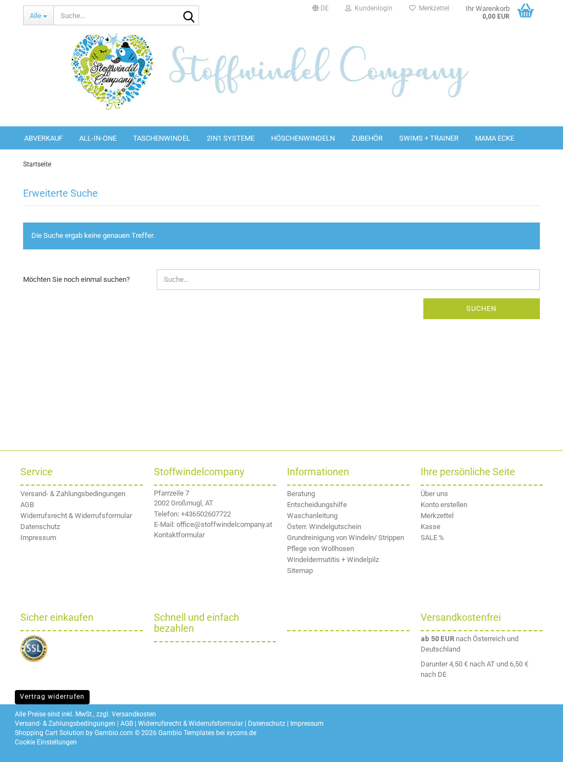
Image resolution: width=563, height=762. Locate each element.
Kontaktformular (179, 535)
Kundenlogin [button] (372, 8)
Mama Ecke (494, 138)
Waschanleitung (312, 515)
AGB (27, 504)
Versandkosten (134, 714)
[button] (320, 8)
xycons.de (241, 733)
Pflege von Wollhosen (320, 548)
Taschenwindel (161, 138)
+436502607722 (206, 514)
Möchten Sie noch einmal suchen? (76, 279)
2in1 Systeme (231, 138)
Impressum (38, 537)
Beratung (301, 494)
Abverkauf (43, 138)
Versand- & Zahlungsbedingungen (72, 494)
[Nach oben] (541, 745)
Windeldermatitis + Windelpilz (333, 559)
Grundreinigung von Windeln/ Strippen (345, 537)
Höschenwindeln (303, 138)
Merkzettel (432, 8)
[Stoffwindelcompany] (281, 71)
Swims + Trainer (429, 138)
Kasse (430, 526)
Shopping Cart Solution (49, 733)
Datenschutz (40, 526)
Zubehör (367, 138)
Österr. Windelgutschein (324, 526)
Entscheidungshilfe (317, 504)
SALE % (432, 537)
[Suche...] (188, 16)
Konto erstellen (444, 504)
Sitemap (300, 570)
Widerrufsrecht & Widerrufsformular (76, 515)
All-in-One (98, 138)
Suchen (481, 308)
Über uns (434, 494)
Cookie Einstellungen (46, 742)
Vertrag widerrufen (52, 696)
